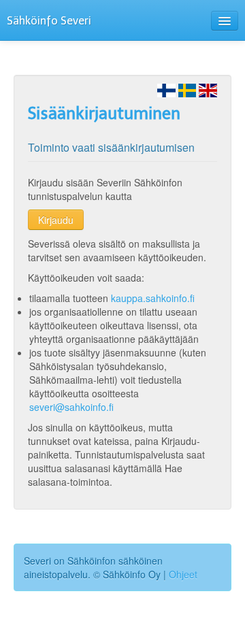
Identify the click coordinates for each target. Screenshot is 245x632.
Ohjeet (183, 574)
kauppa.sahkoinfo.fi (153, 298)
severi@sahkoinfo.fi (71, 407)
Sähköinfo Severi (49, 20)
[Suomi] (166, 89)
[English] (208, 89)
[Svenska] (187, 89)
